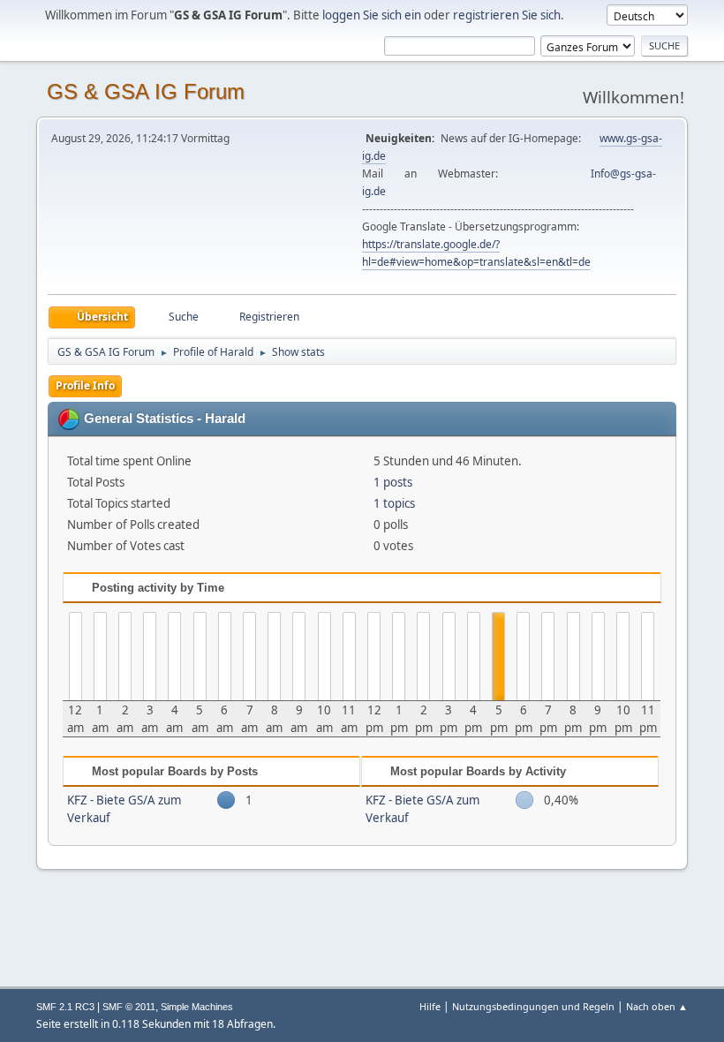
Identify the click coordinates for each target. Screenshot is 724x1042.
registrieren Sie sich (507, 15)
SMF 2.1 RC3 (65, 1006)
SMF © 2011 (128, 1006)
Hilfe (430, 1006)
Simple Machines (197, 1006)
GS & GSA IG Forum (146, 91)
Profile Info (85, 385)
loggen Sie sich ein (371, 15)
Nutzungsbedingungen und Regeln (533, 1006)
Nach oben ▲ (657, 1006)
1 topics (394, 503)
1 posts (392, 482)
